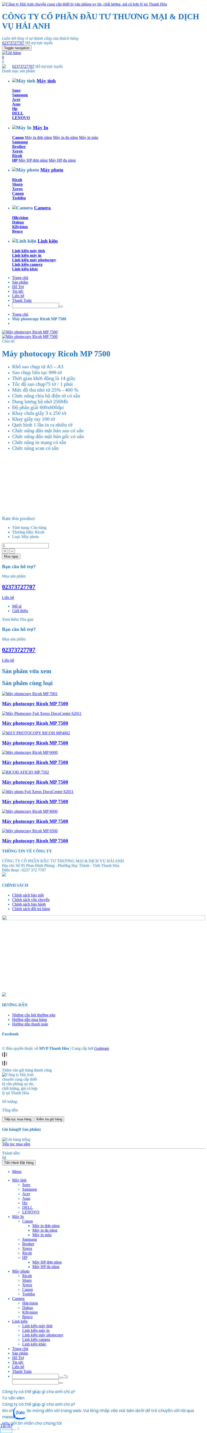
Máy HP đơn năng (33, 160)
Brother (19, 146)
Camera (42, 207)
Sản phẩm (20, 282)
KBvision (20, 227)
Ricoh (17, 156)
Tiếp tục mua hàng (17, 1119)
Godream (101, 1048)
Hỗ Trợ (18, 287)
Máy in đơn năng (38, 137)
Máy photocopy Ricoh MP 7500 (35, 703)
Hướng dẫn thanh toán (30, 1024)
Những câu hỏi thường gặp (33, 1015)
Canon (18, 137)
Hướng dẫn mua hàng (29, 1019)
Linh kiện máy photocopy (34, 260)
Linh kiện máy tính (28, 251)
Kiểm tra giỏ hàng (49, 1119)
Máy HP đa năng (62, 160)
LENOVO (21, 118)
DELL (17, 113)
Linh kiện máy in (26, 255)
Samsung (20, 95)
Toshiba (19, 198)
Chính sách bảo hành (29, 904)
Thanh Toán (22, 300)
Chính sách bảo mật (28, 895)
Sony (16, 90)
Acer (16, 99)
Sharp (17, 184)
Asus (16, 104)
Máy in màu (88, 137)
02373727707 (13, 43)
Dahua (18, 222)
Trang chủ (20, 277)
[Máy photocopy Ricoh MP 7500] (30, 694)
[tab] (16, 606)
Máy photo (51, 170)
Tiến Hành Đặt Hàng (19, 1163)
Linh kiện (48, 241)
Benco (17, 231)
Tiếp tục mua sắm (16, 1144)
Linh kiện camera (27, 264)
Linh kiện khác (25, 269)
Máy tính (46, 80)
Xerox (17, 151)
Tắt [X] (6, 1425)
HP (14, 160)
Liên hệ (18, 296)
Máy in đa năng (65, 137)
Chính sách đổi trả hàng (31, 909)
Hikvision (20, 218)
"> (65, 1376)
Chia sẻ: (8, 341)
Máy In (40, 127)
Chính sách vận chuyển (30, 899)
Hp (14, 108)
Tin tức (17, 291)
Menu (16, 1171)
